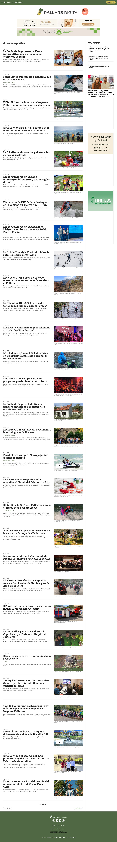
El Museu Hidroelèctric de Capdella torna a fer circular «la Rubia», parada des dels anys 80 (26, 583)
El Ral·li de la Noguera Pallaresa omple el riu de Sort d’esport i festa (27, 506)
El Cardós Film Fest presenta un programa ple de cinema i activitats (25, 380)
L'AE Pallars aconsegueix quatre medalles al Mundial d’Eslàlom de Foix (26, 481)
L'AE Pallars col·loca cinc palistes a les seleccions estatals (26, 153)
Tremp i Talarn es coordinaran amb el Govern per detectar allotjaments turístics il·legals (26, 683)
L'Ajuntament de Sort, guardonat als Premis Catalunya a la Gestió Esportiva (27, 557)
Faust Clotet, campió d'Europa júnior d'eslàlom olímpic (25, 456)
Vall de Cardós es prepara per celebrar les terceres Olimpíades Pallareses (26, 532)
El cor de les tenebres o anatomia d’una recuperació (27, 657)
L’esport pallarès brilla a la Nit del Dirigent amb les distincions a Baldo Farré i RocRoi (25, 229)
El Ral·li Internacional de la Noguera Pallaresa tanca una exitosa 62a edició (26, 103)
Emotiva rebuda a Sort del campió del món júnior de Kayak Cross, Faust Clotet (26, 784)
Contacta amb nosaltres (53, 837)
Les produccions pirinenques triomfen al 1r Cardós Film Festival (26, 329)
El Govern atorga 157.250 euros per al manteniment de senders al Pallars (26, 129)
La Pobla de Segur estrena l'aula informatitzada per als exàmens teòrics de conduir (22, 54)
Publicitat (43, 837)
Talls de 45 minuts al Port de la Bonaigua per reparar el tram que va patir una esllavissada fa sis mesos (99, 49)
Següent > (78, 808)
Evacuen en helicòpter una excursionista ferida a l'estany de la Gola (99, 66)
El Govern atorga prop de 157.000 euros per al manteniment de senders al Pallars (26, 280)
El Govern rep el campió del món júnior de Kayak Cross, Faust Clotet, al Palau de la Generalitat (26, 758)
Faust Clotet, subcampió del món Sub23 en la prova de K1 (27, 78)
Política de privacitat (71, 837)
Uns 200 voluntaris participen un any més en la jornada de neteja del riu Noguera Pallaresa (26, 708)
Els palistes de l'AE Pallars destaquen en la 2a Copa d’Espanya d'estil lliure (25, 203)
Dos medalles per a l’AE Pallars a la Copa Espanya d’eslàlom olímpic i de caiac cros (25, 634)
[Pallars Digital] (58, 11)
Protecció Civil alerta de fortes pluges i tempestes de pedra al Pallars (98, 58)
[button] (111, 2)
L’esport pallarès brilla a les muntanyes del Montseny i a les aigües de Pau (26, 179)
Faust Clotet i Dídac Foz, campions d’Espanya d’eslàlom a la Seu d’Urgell (25, 733)
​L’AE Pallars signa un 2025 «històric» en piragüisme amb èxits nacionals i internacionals (25, 355)
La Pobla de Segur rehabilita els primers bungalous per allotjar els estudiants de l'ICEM (24, 407)
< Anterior (8, 808)
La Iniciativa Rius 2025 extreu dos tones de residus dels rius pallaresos (25, 304)
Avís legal (62, 837)
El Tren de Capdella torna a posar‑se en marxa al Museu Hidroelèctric (27, 607)
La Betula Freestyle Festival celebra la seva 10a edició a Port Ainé (26, 253)
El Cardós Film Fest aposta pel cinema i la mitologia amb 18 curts (27, 431)
